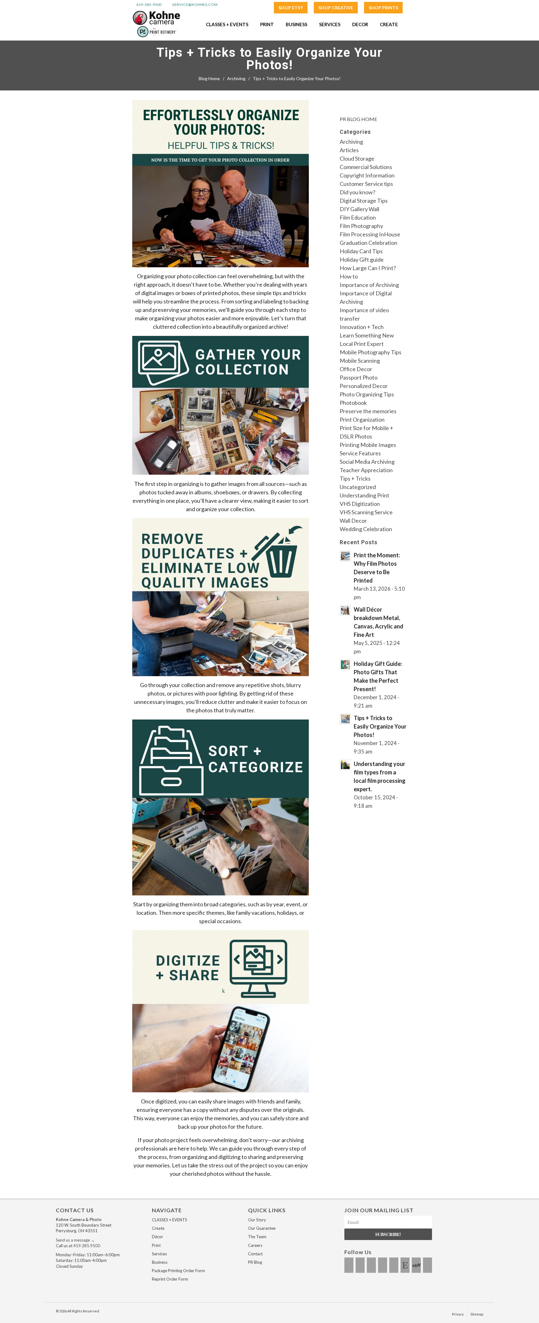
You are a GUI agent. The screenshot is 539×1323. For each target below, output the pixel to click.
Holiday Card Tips (361, 251)
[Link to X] (371, 1265)
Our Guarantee (261, 1228)
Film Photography (361, 225)
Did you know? (357, 192)
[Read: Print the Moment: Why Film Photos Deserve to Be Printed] (345, 556)
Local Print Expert (362, 343)
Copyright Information (367, 175)
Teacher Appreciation (366, 470)
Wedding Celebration (366, 529)
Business (160, 1262)
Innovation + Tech (362, 326)
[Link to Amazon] (427, 1265)
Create (158, 1228)
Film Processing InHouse (370, 234)
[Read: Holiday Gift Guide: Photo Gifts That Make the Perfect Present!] (345, 664)
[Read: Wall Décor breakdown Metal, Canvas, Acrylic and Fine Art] (345, 610)
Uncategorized (358, 486)
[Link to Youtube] (382, 1265)
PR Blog (255, 1262)
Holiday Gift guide (362, 259)
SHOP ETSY (291, 7)
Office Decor (356, 369)
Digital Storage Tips (364, 200)
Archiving (351, 141)
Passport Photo (358, 377)
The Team (257, 1236)
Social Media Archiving (367, 461)
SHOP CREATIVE (335, 7)
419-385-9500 (148, 5)
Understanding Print (364, 495)
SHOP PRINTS (383, 7)
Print (156, 1245)
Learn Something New (367, 335)
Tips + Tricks (355, 478)
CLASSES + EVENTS (169, 1219)
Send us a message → (75, 1240)
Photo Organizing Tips (367, 394)
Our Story (257, 1219)
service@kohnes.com (194, 5)
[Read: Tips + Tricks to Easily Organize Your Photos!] (345, 718)
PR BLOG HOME (358, 119)
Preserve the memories (368, 411)
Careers (255, 1245)
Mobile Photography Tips (370, 352)
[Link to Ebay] (416, 1265)
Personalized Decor (364, 385)
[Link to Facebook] (348, 1265)
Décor (157, 1236)
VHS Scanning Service (366, 512)
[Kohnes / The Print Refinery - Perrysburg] (156, 24)
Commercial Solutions (366, 166)
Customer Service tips (366, 183)
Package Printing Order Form (178, 1270)
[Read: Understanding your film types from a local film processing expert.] (345, 764)
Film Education (358, 217)
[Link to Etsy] (405, 1265)
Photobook (353, 402)
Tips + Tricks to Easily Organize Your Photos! (270, 58)
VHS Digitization (360, 503)
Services (159, 1253)
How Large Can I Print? (368, 267)
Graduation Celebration (368, 242)
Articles (349, 150)
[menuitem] (291, 8)
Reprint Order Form (170, 1279)
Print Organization (362, 419)
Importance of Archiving (369, 284)
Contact (255, 1253)
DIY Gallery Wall (359, 209)
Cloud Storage (357, 158)
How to (349, 276)
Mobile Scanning (360, 360)
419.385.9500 (86, 1245)
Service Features (360, 453)
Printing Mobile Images (368, 444)
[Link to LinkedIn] (393, 1265)
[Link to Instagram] (360, 1265)
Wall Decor (353, 520)
